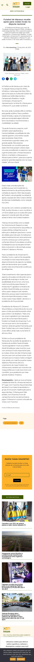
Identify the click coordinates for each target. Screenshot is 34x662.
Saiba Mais (21, 659)
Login (28, 7)
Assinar (17, 480)
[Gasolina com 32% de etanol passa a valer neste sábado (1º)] (17, 521)
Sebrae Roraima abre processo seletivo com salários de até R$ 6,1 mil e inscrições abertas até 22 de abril (13, 617)
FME (21, 423)
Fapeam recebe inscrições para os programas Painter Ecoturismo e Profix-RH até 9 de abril (13, 587)
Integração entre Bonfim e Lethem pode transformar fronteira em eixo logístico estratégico (12, 556)
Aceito (13, 659)
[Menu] (2, 4)
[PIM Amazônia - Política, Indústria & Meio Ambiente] (16, 5)
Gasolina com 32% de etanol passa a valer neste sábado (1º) (14, 524)
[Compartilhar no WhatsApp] (11, 78)
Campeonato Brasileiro (10, 423)
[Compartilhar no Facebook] (3, 78)
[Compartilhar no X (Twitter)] (7, 78)
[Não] (32, 655)
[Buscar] (7, 5)
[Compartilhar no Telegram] (15, 78)
